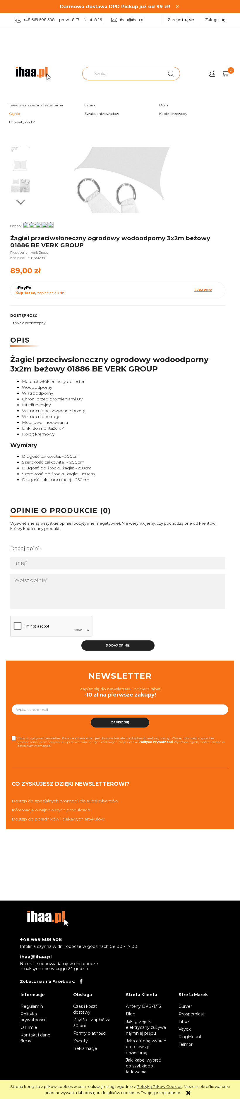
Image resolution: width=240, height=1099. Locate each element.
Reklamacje (85, 1048)
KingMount (190, 1036)
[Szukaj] (171, 73)
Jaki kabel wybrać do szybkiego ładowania (143, 1065)
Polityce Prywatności (155, 742)
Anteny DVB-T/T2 (144, 1006)
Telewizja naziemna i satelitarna (36, 105)
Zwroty (80, 1040)
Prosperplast (191, 1014)
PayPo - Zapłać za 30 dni (91, 1022)
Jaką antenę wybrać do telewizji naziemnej (146, 1046)
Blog (131, 1014)
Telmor (186, 1044)
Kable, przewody (173, 113)
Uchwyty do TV (22, 122)
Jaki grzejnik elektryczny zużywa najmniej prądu (146, 1027)
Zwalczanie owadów (101, 113)
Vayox (185, 1029)
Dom (163, 105)
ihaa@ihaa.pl (132, 19)
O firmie (28, 1027)
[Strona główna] (33, 73)
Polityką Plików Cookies (159, 1086)
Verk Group (39, 252)
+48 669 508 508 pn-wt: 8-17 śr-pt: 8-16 (62, 19)
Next (20, 202)
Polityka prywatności (32, 1016)
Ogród (14, 113)
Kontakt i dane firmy (35, 1037)
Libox (184, 1021)
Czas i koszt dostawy (85, 1009)
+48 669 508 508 (41, 939)
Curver (185, 1006)
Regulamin (31, 1006)
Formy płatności (89, 1033)
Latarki (90, 105)
